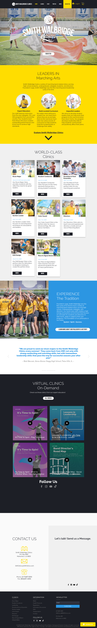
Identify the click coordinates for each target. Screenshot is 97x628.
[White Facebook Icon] (34, 621)
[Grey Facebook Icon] (41, 486)
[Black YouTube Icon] (74, 585)
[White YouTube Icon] (40, 621)
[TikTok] (55, 486)
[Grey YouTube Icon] (50, 486)
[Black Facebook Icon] (68, 585)
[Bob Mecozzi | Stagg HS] (46, 370)
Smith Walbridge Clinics (24, 4)
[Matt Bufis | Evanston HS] (42, 370)
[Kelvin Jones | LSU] (43, 370)
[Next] (88, 356)
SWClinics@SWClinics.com (24, 566)
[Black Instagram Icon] (71, 585)
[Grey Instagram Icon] (46, 486)
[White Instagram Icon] (37, 621)
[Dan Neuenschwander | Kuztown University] (54, 370)
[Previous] (8, 356)
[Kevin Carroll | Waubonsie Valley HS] (50, 370)
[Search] (84, 4)
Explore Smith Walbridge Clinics (48, 132)
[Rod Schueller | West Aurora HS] (53, 370)
